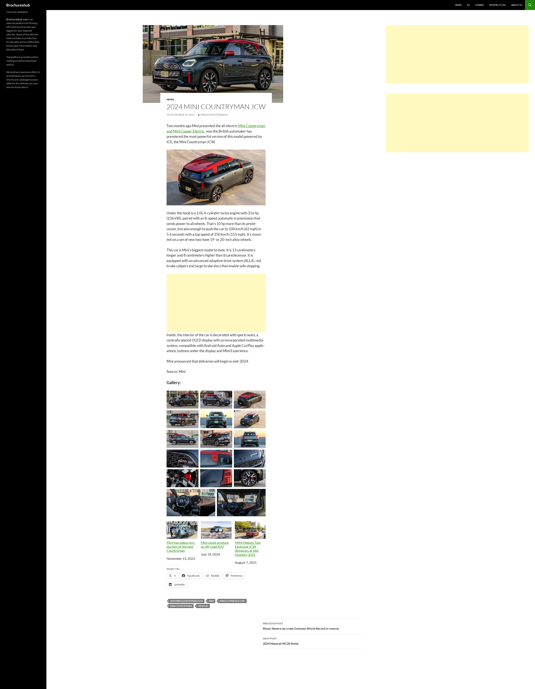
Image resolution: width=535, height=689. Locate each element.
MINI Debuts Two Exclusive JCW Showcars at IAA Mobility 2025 (248, 549)
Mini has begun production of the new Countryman (181, 546)
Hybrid (479, 5)
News (458, 5)
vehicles (203, 606)
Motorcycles (497, 5)
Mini (211, 601)
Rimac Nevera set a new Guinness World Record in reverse (301, 626)
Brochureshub (18, 5)
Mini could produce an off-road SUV (215, 544)
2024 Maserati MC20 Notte (280, 641)
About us (516, 5)
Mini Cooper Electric (232, 601)
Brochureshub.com (17, 19)
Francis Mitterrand (214, 114)
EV (468, 5)
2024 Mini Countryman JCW (186, 601)
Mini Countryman (181, 606)
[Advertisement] (216, 303)
